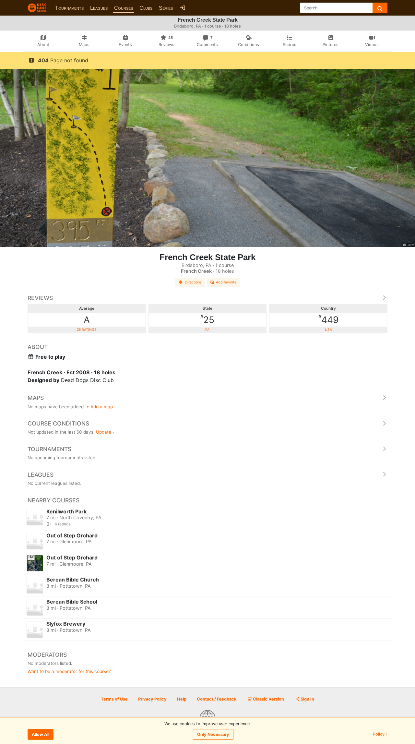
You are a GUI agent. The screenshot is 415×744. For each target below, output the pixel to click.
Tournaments (69, 8)
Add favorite (226, 282)
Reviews (40, 297)
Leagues (99, 8)
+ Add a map (99, 406)
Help (181, 699)
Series (166, 8)
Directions (193, 282)
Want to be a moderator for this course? (69, 671)
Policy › (380, 734)
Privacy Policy (152, 699)
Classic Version (268, 699)
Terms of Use (114, 699)
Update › (105, 432)
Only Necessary (213, 734)
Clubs (145, 8)
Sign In (307, 699)
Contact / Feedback (216, 699)
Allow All (40, 734)
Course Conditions (58, 423)
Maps (36, 397)
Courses (123, 8)
